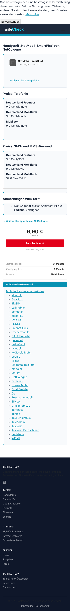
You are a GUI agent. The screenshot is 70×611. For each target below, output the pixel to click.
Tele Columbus (21, 418)
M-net (15, 360)
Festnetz (7, 508)
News (6, 555)
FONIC (16, 324)
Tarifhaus (17, 409)
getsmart (17, 340)
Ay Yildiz (17, 299)
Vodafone (18, 434)
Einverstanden (10, 21)
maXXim (17, 369)
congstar (17, 311)
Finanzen (8, 512)
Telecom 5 (18, 422)
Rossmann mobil (22, 397)
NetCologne (19, 377)
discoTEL (17, 315)
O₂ (13, 393)
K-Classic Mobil (21, 352)
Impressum (9, 583)
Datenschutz (10, 587)
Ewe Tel (17, 319)
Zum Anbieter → (35, 243)
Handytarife (9, 494)
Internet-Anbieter (12, 535)
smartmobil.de (21, 405)
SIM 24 (16, 401)
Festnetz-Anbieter (13, 540)
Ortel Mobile (20, 389)
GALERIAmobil (21, 336)
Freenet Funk (20, 328)
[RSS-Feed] (4, 482)
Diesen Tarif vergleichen (26, 80)
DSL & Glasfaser (12, 503)
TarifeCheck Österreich (15, 578)
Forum (6, 563)
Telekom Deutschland (25, 430)
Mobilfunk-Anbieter (13, 531)
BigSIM (16, 303)
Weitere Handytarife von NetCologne (27, 221)
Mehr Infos (32, 14)
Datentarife (9, 499)
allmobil (17, 295)
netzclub (17, 381)
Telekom (17, 426)
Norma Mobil (20, 385)
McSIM (16, 373)
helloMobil (18, 344)
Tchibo (16, 413)
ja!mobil (17, 348)
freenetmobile (20, 332)
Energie (7, 516)
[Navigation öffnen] (62, 29)
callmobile (18, 307)
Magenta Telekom (23, 364)
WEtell (16, 438)
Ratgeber (8, 559)
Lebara (16, 356)
